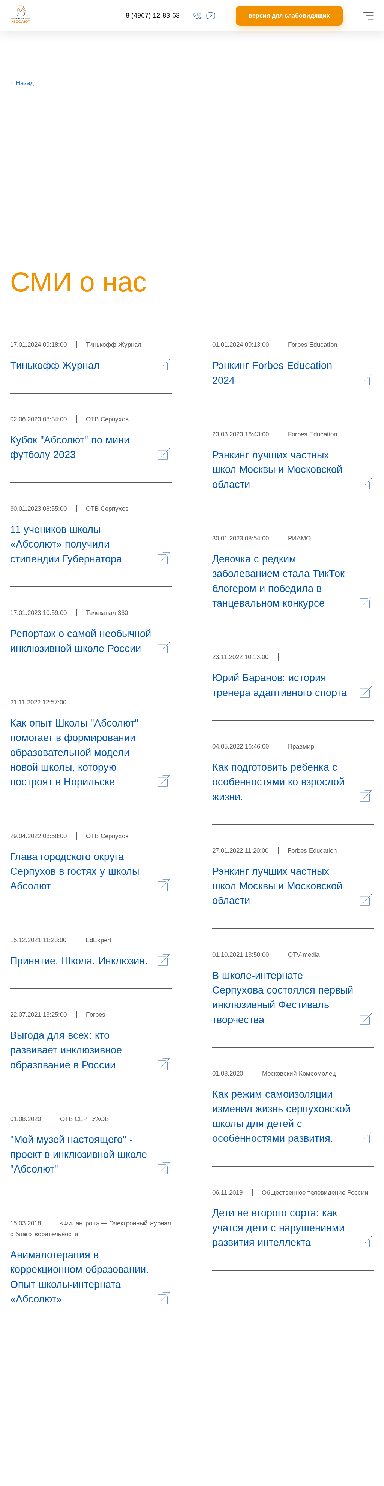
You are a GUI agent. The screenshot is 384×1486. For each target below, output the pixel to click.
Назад (25, 83)
